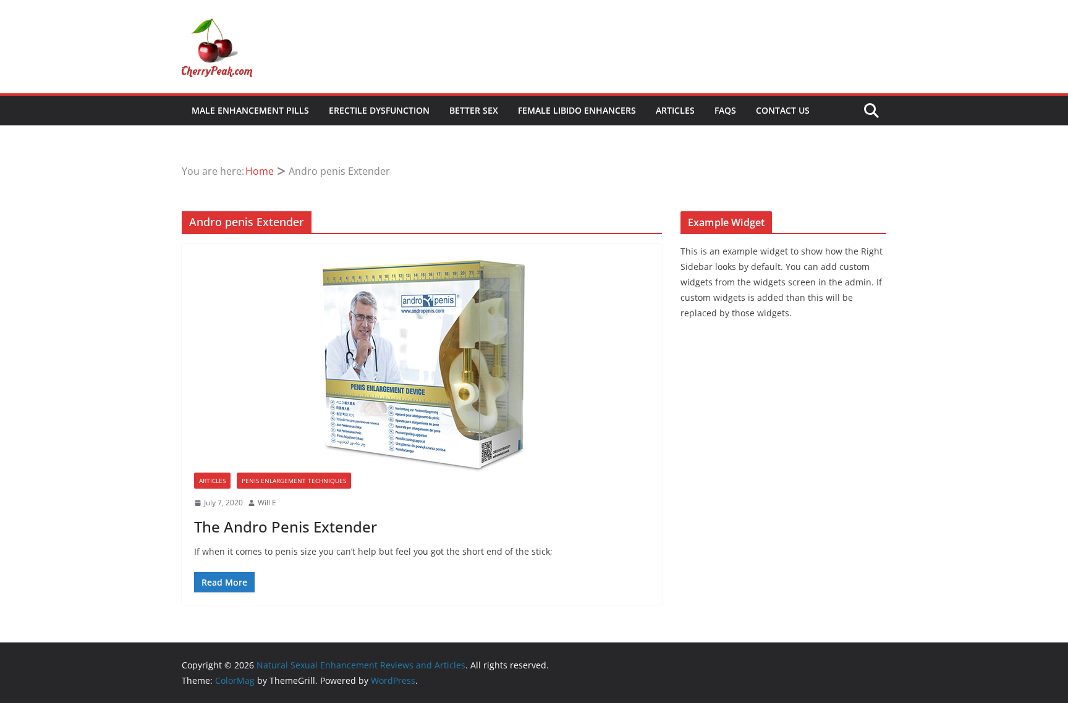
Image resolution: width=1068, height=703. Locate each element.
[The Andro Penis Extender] (422, 364)
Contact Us (783, 110)
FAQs (725, 110)
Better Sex (473, 110)
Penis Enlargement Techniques (294, 480)
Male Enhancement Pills (250, 110)
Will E (267, 502)
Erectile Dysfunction (379, 110)
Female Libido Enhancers (577, 110)
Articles (675, 110)
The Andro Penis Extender (285, 526)
